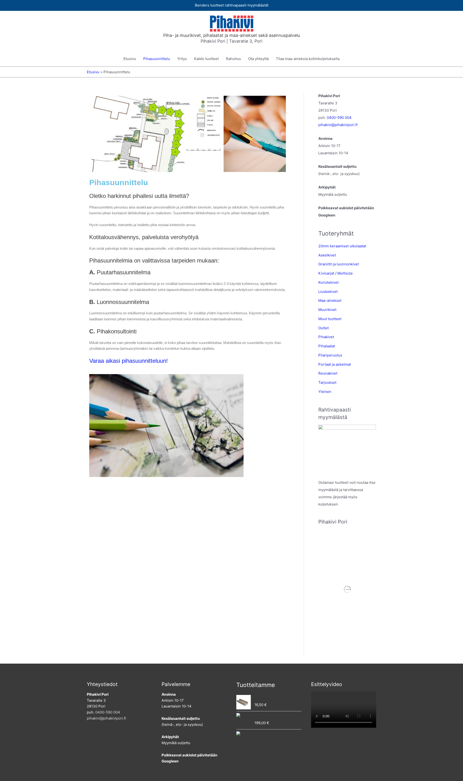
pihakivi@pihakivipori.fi (338, 124)
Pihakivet (326, 337)
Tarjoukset (327, 382)
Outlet (323, 328)
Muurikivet (327, 309)
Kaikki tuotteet (206, 58)
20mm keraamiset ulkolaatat (342, 246)
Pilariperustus (330, 355)
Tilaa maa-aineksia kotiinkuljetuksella (308, 58)
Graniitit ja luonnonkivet (338, 264)
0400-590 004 (339, 117)
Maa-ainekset (329, 300)
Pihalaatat (326, 346)
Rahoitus (233, 58)
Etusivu (129, 58)
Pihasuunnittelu (156, 58)
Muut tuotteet (329, 318)
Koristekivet (328, 282)
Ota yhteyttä (258, 58)
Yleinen (324, 391)
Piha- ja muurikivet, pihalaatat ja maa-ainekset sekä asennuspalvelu (231, 35)
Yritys (182, 58)
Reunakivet (327, 373)
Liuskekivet (328, 291)
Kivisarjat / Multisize (335, 273)
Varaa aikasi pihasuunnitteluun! (128, 360)
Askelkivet (327, 255)
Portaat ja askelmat (334, 364)
